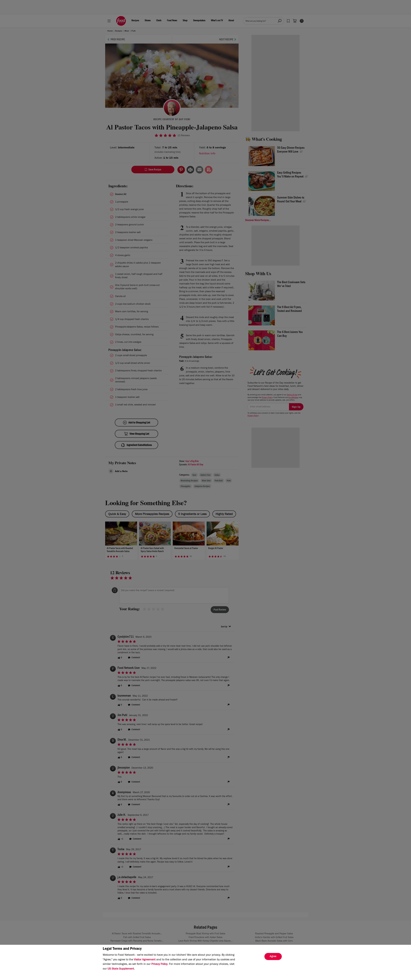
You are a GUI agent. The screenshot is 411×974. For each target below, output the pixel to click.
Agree (273, 956)
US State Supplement (121, 969)
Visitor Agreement (145, 959)
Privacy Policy (159, 964)
